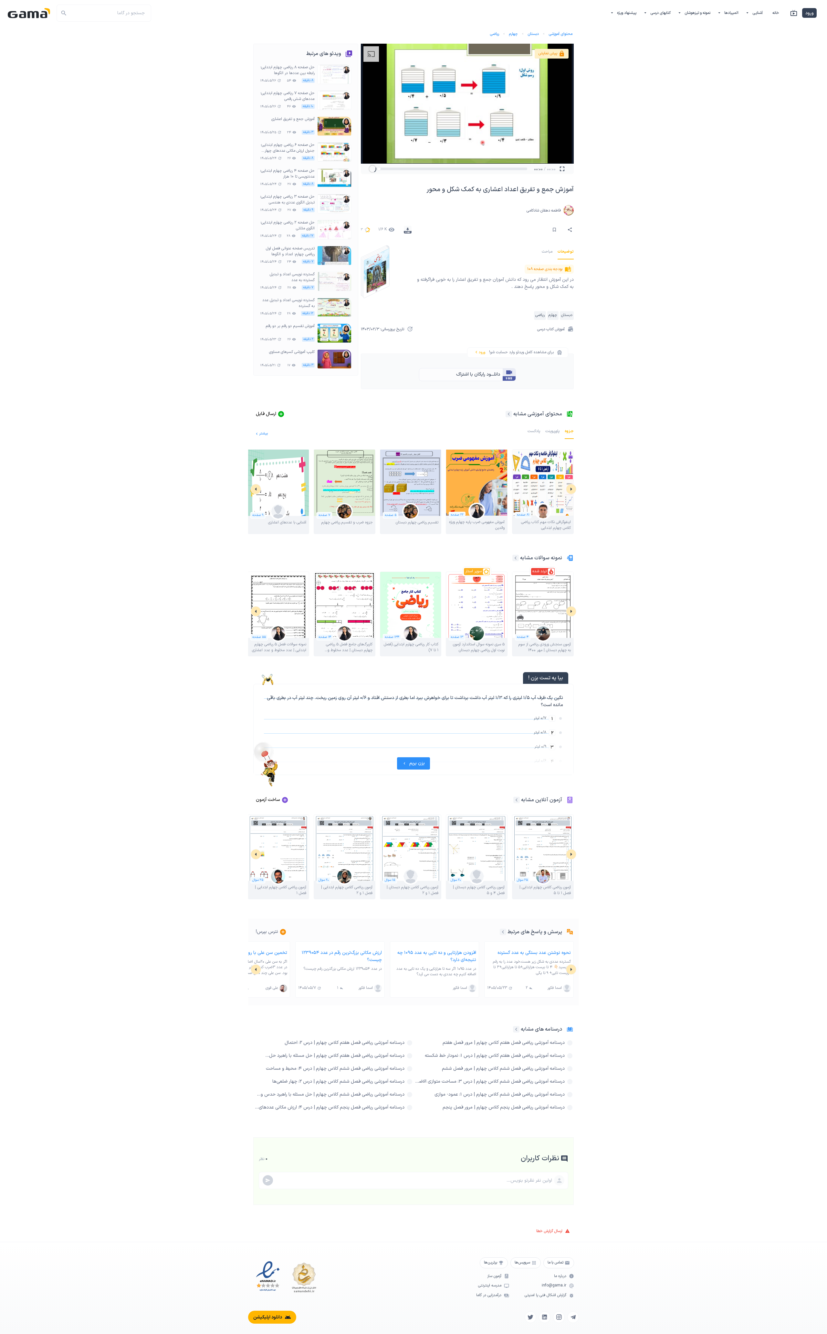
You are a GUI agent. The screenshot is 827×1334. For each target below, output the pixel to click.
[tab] (566, 251)
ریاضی (494, 34)
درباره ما (560, 1276)
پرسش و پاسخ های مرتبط (535, 932)
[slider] (379, 169)
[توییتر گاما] (530, 1317)
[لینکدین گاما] (544, 1317)
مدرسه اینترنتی (489, 1285)
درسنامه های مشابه (541, 1029)
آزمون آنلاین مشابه (541, 800)
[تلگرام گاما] (573, 1317)
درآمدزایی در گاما (488, 1295)
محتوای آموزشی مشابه (537, 414)
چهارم (513, 34)
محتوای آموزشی (560, 34)
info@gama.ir (554, 1285)
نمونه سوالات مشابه (541, 558)
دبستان (533, 34)
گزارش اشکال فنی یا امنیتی (545, 1295)
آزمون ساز (494, 1276)
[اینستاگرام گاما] (559, 1317)
